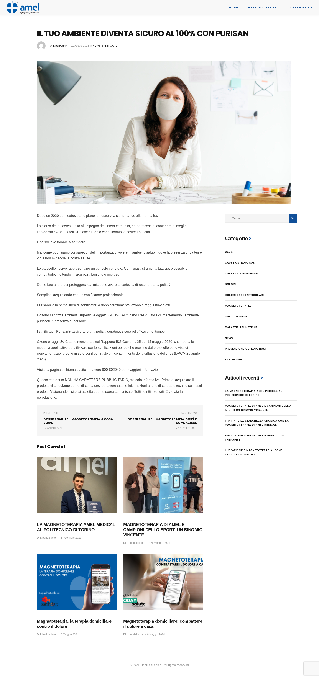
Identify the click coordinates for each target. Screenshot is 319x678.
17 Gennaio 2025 (71, 537)
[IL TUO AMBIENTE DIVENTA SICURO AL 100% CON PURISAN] (164, 132)
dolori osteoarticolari (244, 295)
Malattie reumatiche (241, 327)
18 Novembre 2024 (158, 542)
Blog (229, 252)
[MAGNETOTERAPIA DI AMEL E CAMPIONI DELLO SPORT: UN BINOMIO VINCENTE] (163, 485)
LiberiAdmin (60, 45)
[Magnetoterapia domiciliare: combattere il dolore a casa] (163, 582)
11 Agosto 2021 (80, 45)
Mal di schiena (236, 316)
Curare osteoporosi (241, 273)
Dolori (230, 284)
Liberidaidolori (48, 537)
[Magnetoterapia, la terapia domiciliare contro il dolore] (77, 582)
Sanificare (109, 45)
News (96, 45)
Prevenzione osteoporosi (245, 348)
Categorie (300, 7)
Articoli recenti (264, 7)
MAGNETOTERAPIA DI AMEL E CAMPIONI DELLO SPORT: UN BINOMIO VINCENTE (162, 529)
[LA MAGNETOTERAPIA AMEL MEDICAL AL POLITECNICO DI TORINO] (77, 485)
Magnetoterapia (238, 306)
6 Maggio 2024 (70, 634)
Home (234, 7)
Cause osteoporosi (240, 262)
